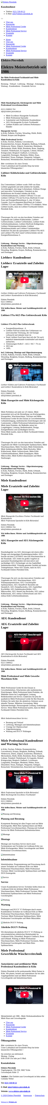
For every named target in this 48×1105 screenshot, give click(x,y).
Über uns (9, 22)
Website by (9, 1102)
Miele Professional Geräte (16, 26)
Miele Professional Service (16, 31)
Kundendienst (11, 29)
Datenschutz (40, 1095)
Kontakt (9, 35)
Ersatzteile (10, 33)
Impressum (27, 1095)
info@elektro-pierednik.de (22, 14)
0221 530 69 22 (19, 11)
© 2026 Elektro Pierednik (11, 1095)
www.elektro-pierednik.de (19, 1091)
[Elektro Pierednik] (8, 2)
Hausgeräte (10, 24)
